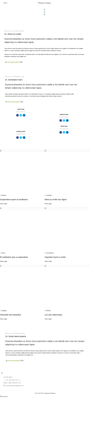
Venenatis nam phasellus (10, 315)
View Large (3, 203)
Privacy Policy (56, 425)
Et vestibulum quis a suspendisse (14, 257)
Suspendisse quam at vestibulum (14, 199)
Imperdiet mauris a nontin (55, 257)
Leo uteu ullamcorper (53, 315)
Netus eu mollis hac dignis (56, 199)
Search (85, 6)
